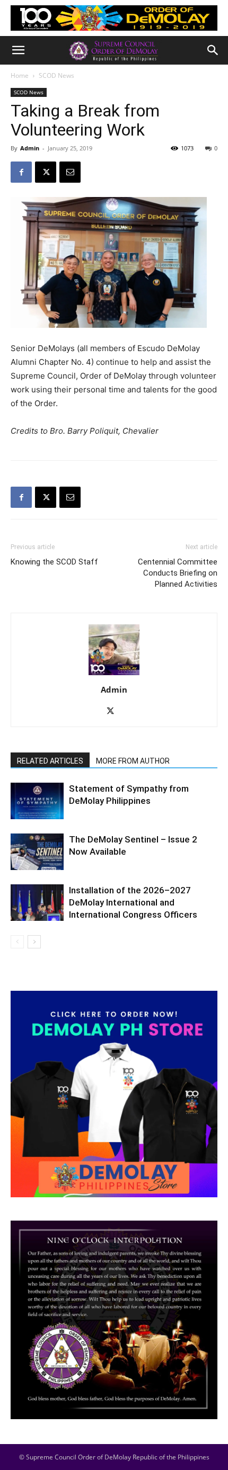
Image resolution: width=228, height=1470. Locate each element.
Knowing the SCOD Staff (54, 562)
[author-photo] (114, 674)
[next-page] (34, 941)
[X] (45, 172)
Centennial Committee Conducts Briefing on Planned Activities (177, 573)
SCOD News (56, 75)
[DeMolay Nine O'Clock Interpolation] (114, 1320)
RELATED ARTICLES (50, 761)
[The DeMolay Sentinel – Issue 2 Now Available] (37, 851)
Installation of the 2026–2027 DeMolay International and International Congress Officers (133, 902)
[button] (18, 50)
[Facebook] (21, 172)
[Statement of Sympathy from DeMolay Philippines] (37, 801)
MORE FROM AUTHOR (133, 761)
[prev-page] (17, 941)
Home (20, 75)
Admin (29, 148)
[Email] (70, 172)
